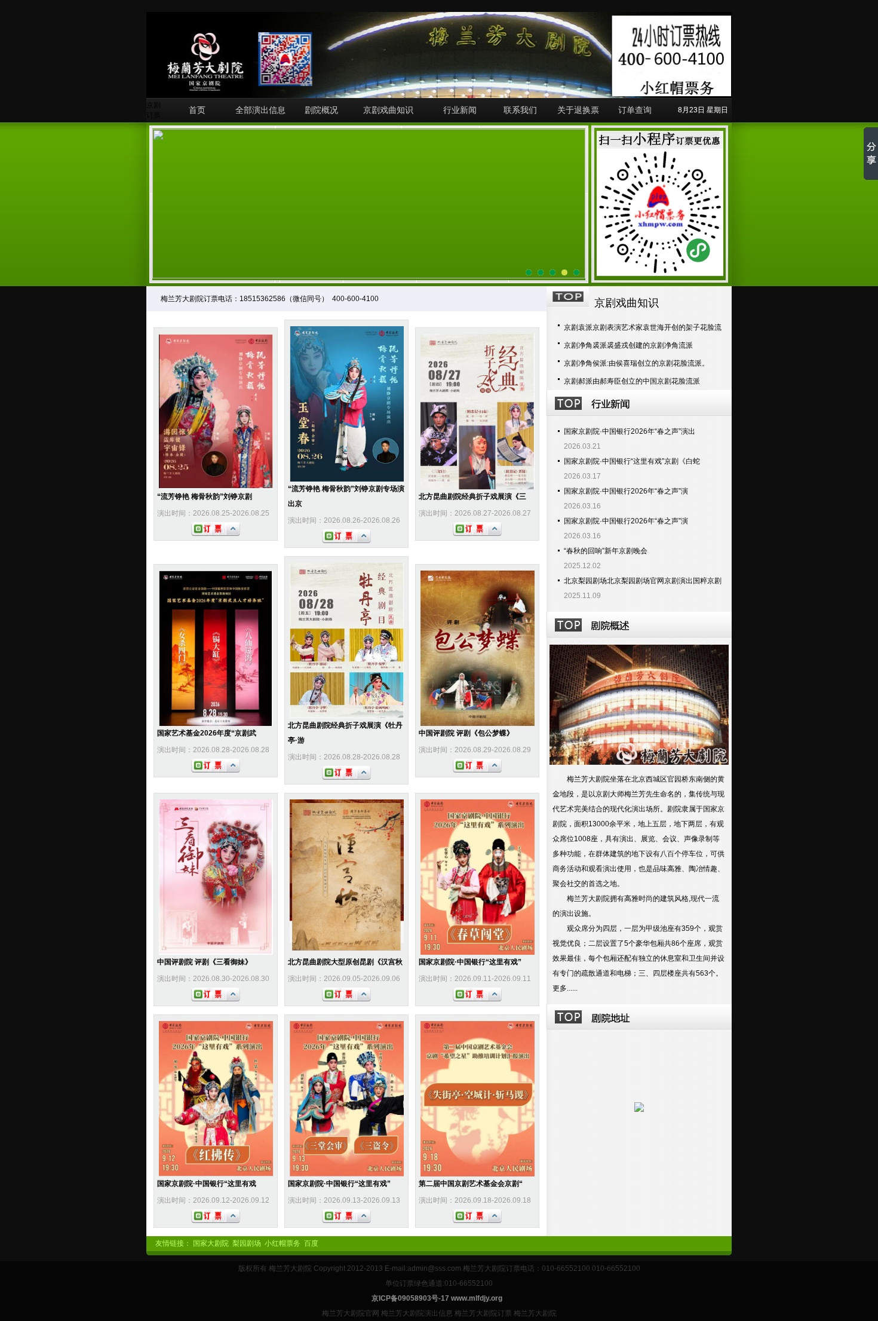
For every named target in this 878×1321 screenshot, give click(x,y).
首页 (197, 110)
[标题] (576, 272)
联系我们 (520, 110)
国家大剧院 (211, 1243)
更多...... (565, 988)
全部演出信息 (260, 110)
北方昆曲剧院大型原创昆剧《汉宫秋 (345, 962)
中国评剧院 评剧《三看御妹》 (204, 962)
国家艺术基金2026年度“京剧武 (206, 733)
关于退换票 (578, 110)
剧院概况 (321, 110)
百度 (311, 1243)
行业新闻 (460, 110)
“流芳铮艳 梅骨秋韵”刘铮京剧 (204, 496)
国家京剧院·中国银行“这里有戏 (206, 1183)
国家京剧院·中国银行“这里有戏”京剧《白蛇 (632, 461)
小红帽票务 (282, 1243)
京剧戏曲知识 (388, 110)
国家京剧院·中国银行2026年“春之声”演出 (629, 431)
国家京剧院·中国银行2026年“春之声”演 (626, 491)
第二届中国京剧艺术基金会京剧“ (471, 1183)
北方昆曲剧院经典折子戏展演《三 (472, 496)
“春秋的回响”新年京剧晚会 (605, 551)
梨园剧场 (246, 1243)
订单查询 (635, 110)
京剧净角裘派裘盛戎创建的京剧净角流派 (628, 345)
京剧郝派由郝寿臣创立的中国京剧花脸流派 (632, 381)
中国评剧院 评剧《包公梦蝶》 (466, 733)
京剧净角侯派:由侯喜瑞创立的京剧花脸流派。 (636, 363)
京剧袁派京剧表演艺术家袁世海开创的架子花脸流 (643, 327)
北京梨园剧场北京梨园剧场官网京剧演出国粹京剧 (643, 581)
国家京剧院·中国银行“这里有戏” (470, 962)
